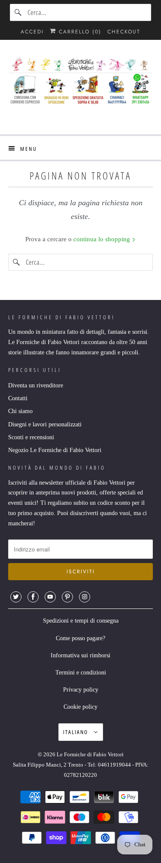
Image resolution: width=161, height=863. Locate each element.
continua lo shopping (102, 239)
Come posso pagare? (80, 638)
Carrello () (78, 32)
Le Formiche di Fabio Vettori (90, 754)
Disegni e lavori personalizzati (45, 424)
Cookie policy (80, 707)
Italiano (76, 732)
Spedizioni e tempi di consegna (80, 620)
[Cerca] (18, 12)
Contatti (17, 398)
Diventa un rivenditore (35, 385)
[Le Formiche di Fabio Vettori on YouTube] (50, 596)
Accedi (32, 32)
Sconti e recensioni (31, 437)
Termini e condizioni (80, 672)
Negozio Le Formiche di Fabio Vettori (54, 450)
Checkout (123, 32)
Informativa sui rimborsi (80, 655)
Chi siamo (20, 411)
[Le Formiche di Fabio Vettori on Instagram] (84, 596)
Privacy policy (80, 689)
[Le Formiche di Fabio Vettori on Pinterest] (67, 596)
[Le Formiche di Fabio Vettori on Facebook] (33, 596)
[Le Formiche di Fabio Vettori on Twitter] (15, 596)
